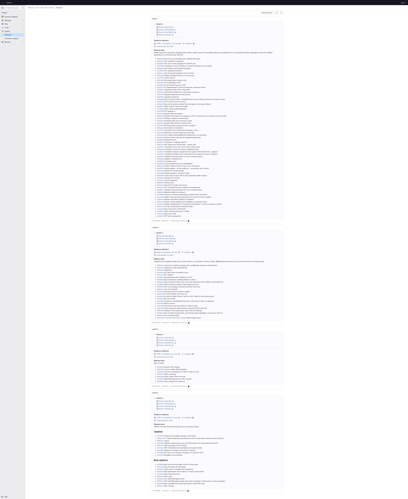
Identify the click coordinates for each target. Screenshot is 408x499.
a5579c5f (160, 156)
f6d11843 (160, 133)
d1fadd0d (160, 173)
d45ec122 (160, 275)
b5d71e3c (160, 206)
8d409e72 (160, 61)
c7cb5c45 (160, 152)
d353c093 (175, 318)
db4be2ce (160, 166)
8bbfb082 (160, 280)
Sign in (403, 3)
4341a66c (160, 469)
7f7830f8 (168, 318)
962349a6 (160, 270)
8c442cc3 (160, 87)
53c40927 (160, 379)
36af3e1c (160, 114)
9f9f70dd (160, 303)
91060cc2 (160, 142)
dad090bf (160, 183)
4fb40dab (160, 450)
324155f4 (160, 299)
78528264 (160, 159)
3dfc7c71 (160, 445)
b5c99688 (160, 137)
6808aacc (160, 441)
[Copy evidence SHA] (193, 43)
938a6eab (160, 128)
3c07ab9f (160, 381)
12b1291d (160, 301)
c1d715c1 (160, 455)
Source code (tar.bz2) (166, 32)
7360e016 (160, 192)
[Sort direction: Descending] (276, 12)
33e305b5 (160, 284)
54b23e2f (160, 472)
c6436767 (160, 102)
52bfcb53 (160, 306)
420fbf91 (160, 154)
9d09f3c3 (160, 116)
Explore (9, 3)
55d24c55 (160, 202)
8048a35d (160, 176)
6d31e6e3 (160, 75)
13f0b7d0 (160, 372)
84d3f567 (160, 59)
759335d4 (160, 265)
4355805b (160, 464)
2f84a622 (160, 187)
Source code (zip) (165, 27)
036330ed (160, 287)
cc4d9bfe (160, 71)
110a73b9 (160, 111)
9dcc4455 (160, 197)
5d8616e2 (160, 145)
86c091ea (160, 272)
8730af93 (160, 374)
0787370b (157, 221)
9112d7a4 (160, 474)
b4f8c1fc (160, 486)
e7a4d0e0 (160, 178)
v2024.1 (166, 221)
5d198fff (160, 313)
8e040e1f (160, 190)
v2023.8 (155, 227)
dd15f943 (160, 97)
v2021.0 (155, 393)
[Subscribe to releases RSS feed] (281, 12)
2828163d (160, 80)
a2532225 (160, 168)
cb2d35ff (160, 118)
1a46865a (160, 277)
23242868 (160, 367)
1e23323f (160, 216)
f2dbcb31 (160, 308)
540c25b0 (160, 479)
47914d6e (160, 292)
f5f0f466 (160, 92)
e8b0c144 (160, 289)
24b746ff (157, 322)
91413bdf (160, 126)
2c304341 (160, 204)
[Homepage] (3, 2)
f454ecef (157, 386)
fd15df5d (160, 83)
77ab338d (157, 491)
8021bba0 (160, 185)
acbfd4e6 (160, 209)
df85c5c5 (160, 438)
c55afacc (160, 73)
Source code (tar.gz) (166, 30)
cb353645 (160, 90)
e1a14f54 (160, 78)
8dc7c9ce (160, 171)
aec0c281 (160, 484)
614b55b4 (160, 211)
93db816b (160, 149)
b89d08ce (160, 85)
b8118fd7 (160, 121)
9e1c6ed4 (183, 318)
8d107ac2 (160, 147)
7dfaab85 (160, 453)
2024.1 (154, 19)
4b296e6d (160, 448)
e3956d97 (160, 104)
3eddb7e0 (160, 296)
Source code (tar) (165, 35)
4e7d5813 (160, 195)
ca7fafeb (160, 130)
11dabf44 (160, 199)
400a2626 (160, 315)
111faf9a (160, 180)
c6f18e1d (160, 109)
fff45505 (160, 161)
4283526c (160, 282)
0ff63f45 (160, 436)
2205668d (160, 68)
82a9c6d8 (160, 443)
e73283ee (160, 164)
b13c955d (160, 135)
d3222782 (160, 94)
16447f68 (160, 318)
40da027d (160, 106)
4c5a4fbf (160, 214)
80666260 (160, 377)
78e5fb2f (160, 268)
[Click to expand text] (183, 44)
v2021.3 (155, 329)
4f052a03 (160, 311)
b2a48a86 (160, 140)
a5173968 (160, 66)
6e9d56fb (160, 64)
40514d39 (160, 467)
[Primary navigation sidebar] (2, 8)
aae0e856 (160, 99)
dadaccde (160, 294)
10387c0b (160, 369)
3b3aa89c (160, 476)
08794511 (160, 481)
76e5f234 (160, 123)
